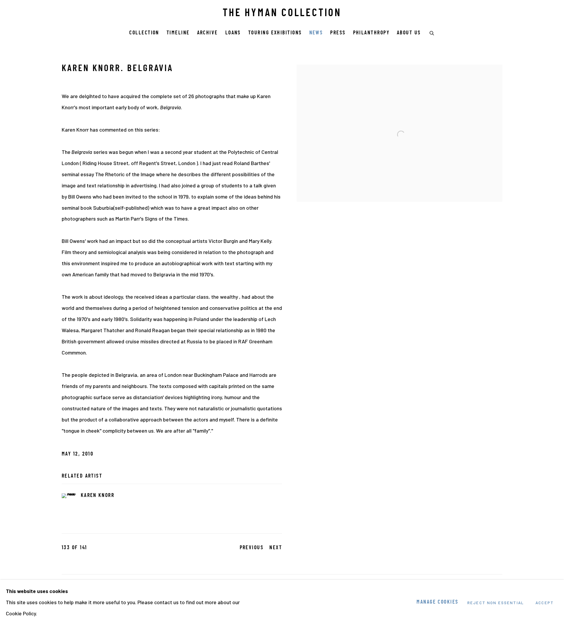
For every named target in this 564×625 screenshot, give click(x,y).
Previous (252, 548)
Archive (207, 33)
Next (275, 548)
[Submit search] (432, 32)
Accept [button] (545, 602)
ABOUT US (409, 33)
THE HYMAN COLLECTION (282, 13)
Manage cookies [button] (437, 602)
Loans (233, 33)
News (316, 33)
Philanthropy (371, 33)
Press (337, 33)
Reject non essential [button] (495, 602)
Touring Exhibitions (275, 33)
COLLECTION (144, 33)
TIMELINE (178, 33)
